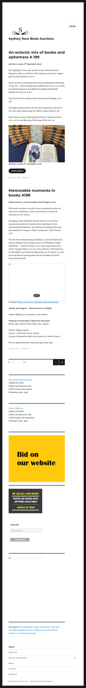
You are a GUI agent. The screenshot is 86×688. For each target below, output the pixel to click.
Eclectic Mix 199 (16, 408)
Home (11, 647)
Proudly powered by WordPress (41, 681)
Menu (73, 26)
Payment (13, 674)
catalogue (17, 171)
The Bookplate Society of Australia (34, 627)
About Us (13, 652)
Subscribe (14, 525)
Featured (25, 177)
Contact (12, 669)
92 (25, 362)
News (11, 663)
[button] (12, 143)
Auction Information (18, 658)
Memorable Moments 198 (20, 380)
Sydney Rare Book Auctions (31, 38)
